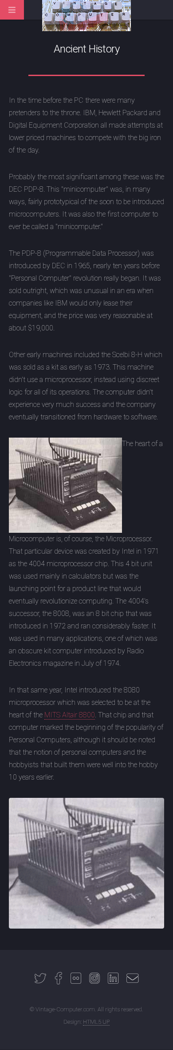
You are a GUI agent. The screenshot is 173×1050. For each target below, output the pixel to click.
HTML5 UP (96, 1021)
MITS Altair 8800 (69, 715)
